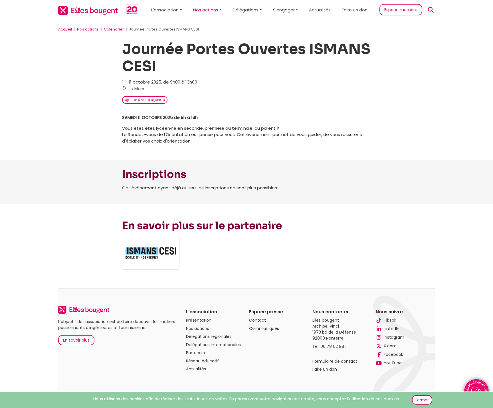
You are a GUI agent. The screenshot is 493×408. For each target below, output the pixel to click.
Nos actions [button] (205, 10)
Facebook (393, 354)
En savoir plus (76, 340)
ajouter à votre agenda (145, 99)
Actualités (320, 10)
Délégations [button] (245, 10)
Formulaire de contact (334, 361)
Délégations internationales (213, 345)
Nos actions (88, 29)
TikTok (390, 320)
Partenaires (197, 353)
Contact (257, 320)
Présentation (198, 320)
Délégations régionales (208, 336)
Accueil (65, 29)
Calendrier (114, 29)
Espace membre (400, 10)
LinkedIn (391, 329)
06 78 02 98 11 (333, 346)
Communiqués (264, 328)
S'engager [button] (284, 10)
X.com (390, 346)
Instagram (394, 337)
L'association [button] (165, 10)
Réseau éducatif (202, 361)
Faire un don (354, 10)
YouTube (393, 363)
